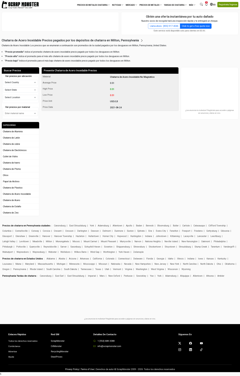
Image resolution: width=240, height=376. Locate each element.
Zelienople (138, 252)
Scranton (108, 246)
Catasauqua (199, 225)
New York (174, 264)
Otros (5, 175)
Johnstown (161, 236)
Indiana (148, 236)
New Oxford (114, 276)
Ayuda (11, 357)
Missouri (103, 264)
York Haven (124, 252)
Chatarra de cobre (11, 144)
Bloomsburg (163, 225)
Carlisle (186, 225)
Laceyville (188, 236)
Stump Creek (201, 246)
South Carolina (53, 269)
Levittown (24, 241)
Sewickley (141, 276)
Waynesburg (38, 252)
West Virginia (157, 269)
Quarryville (34, 246)
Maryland (29, 264)
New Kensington (190, 241)
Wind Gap (94, 252)
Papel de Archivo (11, 181)
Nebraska (115, 264)
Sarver (63, 246)
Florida (149, 258)
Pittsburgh (7, 246)
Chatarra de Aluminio (13, 131)
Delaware (137, 258)
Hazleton (80, 236)
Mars (102, 276)
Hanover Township (63, 236)
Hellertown (93, 236)
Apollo (129, 225)
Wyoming (186, 269)
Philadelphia (220, 241)
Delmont (106, 231)
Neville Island (171, 241)
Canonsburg (60, 225)
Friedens (198, 231)
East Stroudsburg (77, 225)
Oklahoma (229, 264)
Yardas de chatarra (174, 5)
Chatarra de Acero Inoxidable (17, 194)
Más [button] (191, 5)
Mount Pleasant (108, 241)
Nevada (127, 264)
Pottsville (21, 246)
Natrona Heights (153, 241)
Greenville (33, 236)
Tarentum (215, 246)
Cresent (58, 231)
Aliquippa (184, 276)
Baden (139, 225)
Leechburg (215, 236)
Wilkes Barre (80, 252)
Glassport (7, 236)
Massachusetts (45, 264)
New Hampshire (143, 264)
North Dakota (206, 264)
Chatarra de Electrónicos (15, 150)
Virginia (128, 269)
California (97, 258)
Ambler (220, 276)
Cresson (69, 231)
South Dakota (70, 269)
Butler (176, 225)
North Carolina (190, 264)
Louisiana (7, 264)
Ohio (219, 264)
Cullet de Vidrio (10, 156)
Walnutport (7, 252)
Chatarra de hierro (11, 162)
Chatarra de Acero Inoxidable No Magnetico (132, 77)
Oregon (5, 269)
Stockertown (155, 246)
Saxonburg (75, 246)
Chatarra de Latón (11, 137)
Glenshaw (20, 236)
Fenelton (174, 231)
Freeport (186, 231)
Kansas (210, 258)
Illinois (180, 258)
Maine (18, 264)
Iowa (200, 258)
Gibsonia (225, 231)
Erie (150, 231)
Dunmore (118, 231)
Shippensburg (123, 246)
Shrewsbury (139, 246)
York (92, 225)
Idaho (170, 258)
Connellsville (21, 231)
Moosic (76, 241)
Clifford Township (217, 225)
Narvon (138, 241)
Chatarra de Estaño (12, 206)
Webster (52, 252)
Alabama (51, 258)
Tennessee (86, 269)
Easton (130, 231)
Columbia (6, 231)
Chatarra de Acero (11, 200)
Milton (49, 241)
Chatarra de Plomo (12, 169)
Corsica (46, 231)
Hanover (46, 236)
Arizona (72, 258)
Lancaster (202, 236)
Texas (98, 269)
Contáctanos (14, 346)
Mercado (130, 5)
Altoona (210, 276)
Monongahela (62, 241)
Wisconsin (173, 269)
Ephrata (141, 231)
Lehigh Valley (8, 241)
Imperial (92, 276)
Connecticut (124, 258)
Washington (141, 269)
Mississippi (89, 264)
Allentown (117, 225)
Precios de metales (149, 5)
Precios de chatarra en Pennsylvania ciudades (26, 225)
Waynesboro (23, 252)
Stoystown (170, 246)
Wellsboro (65, 252)
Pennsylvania (19, 269)
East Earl (59, 276)
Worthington (109, 252)
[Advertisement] (60, 21)
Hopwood (122, 236)
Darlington (82, 231)
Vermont (117, 269)
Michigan (61, 264)
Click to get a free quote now (196, 26)
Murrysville (125, 241)
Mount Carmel (90, 241)
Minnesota (74, 264)
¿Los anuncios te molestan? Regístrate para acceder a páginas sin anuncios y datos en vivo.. (209, 111)
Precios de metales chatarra (92, 5)
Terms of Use (87, 369)
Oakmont (205, 241)
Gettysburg (211, 231)
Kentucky (222, 258)
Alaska (62, 258)
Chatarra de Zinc (11, 212)
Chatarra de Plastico (12, 187)
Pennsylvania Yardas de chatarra (19, 276)
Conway (35, 231)
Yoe (152, 276)
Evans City (161, 231)
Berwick (150, 225)
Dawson (95, 231)
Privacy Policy (72, 369)
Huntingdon (135, 236)
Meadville (37, 241)
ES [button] (214, 5)
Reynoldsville (50, 246)
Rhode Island (36, 269)
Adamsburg (103, 225)
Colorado (110, 258)
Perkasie (128, 276)
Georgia (160, 258)
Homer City (107, 236)
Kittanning (175, 236)
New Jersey (160, 264)
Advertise (12, 351)
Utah (107, 269)
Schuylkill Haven (92, 246)
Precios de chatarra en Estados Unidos (22, 258)
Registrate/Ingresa (228, 4)
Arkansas (84, 258)
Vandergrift (228, 246)
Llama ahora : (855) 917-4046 (164, 26)
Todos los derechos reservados (23, 341)
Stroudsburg (185, 246)
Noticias (117, 5)
